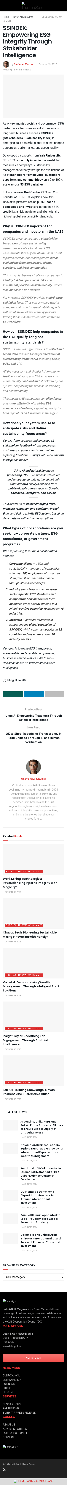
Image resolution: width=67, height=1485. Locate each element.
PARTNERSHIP (11, 1408)
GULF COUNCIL (11, 1376)
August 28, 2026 (29, 1161)
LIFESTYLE (9, 1392)
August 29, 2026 (29, 1137)
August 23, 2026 (29, 1227)
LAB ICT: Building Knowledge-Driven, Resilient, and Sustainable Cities (29, 1092)
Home (6, 17)
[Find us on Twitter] (4, 1470)
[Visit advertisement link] (33, 1481)
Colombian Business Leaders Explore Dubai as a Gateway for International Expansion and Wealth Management (41, 1150)
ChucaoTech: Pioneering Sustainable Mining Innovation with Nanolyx (30, 934)
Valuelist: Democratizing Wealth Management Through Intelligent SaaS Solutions (31, 986)
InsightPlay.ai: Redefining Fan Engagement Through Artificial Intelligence (25, 1040)
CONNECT (9, 1437)
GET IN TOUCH (33, 1358)
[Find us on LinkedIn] (9, 1470)
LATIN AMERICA (12, 1380)
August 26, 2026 (29, 1184)
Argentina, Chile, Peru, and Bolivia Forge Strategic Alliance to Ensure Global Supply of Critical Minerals (41, 1127)
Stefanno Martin (23, 64)
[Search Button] (62, 5)
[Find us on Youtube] (24, 1470)
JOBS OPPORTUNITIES (16, 1433)
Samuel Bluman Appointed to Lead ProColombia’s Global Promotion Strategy (40, 1218)
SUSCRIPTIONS (12, 1404)
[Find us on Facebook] (19, 1470)
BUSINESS (9, 1384)
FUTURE (7, 1388)
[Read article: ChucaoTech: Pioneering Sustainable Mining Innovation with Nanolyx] (33, 913)
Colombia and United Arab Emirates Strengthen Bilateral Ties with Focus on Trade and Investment (40, 1240)
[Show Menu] (4, 5)
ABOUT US (9, 1425)
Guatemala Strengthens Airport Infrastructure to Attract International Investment (37, 1197)
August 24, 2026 (29, 1207)
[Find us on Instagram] (14, 1470)
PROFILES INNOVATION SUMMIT (24, 871)
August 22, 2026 (29, 1250)
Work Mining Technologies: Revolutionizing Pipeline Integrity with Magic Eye (30, 883)
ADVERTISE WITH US (15, 1429)
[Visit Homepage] (33, 5)
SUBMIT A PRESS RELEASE (19, 1413)
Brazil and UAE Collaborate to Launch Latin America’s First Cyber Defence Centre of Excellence (40, 1174)
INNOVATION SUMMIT (24, 17)
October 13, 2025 (48, 64)
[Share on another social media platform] (54, 694)
